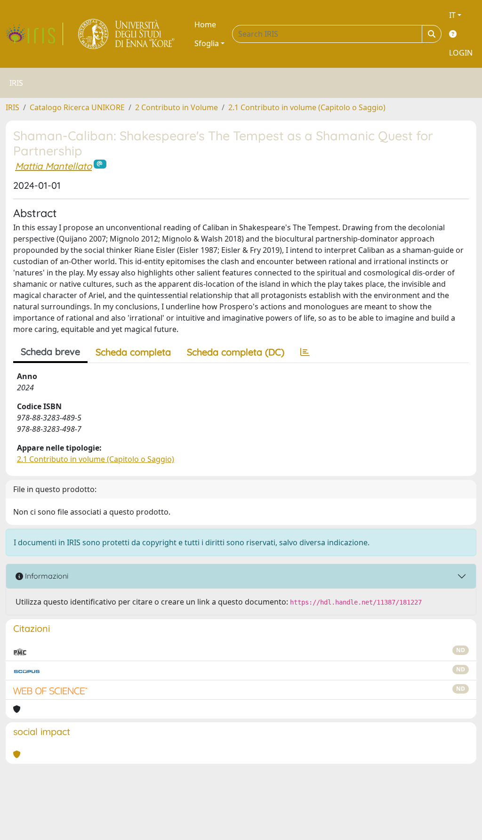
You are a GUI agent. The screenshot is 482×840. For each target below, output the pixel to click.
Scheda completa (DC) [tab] (235, 352)
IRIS (12, 107)
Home (205, 24)
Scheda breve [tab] (50, 351)
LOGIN (461, 53)
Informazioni (45, 576)
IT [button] (452, 15)
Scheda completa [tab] (133, 352)
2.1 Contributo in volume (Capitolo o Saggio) (307, 107)
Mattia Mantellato (53, 166)
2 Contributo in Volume (176, 107)
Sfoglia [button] (206, 43)
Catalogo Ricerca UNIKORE (77, 107)
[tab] (305, 352)
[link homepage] (34, 34)
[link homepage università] (127, 34)
